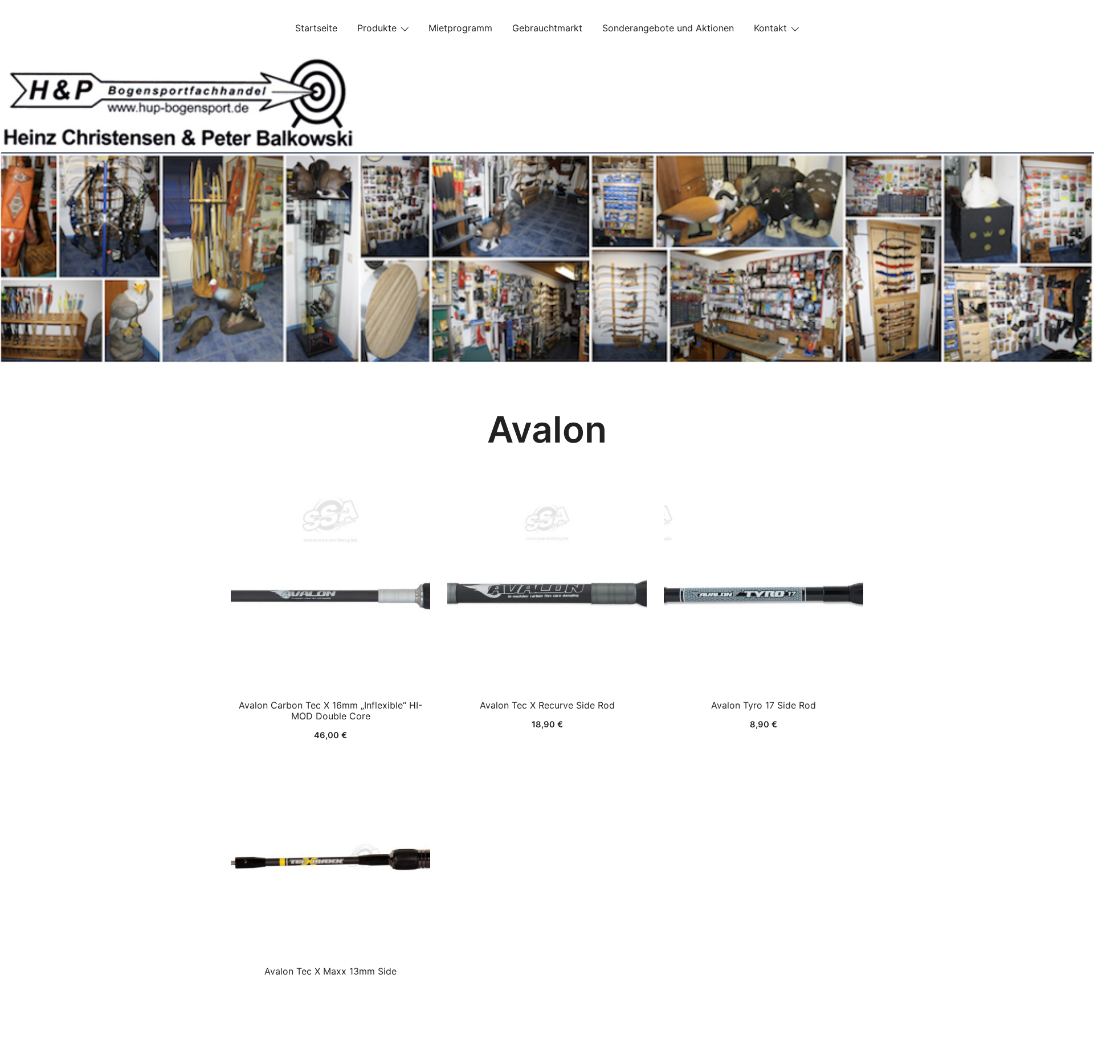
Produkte (377, 28)
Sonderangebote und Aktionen (668, 28)
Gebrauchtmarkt (547, 28)
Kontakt (770, 28)
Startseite (316, 28)
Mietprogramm (460, 28)
